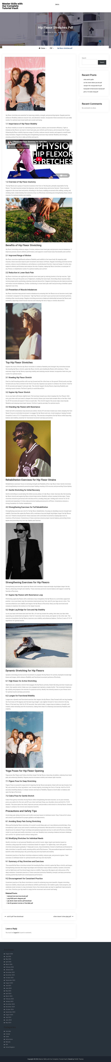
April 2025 (8, 993)
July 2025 (8, 985)
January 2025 (9, 1001)
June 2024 (9, 1020)
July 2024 (8, 1017)
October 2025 (9, 977)
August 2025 (9, 983)
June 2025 (9, 988)
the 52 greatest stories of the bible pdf (20, 903)
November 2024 (10, 1007)
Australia (8, 1031)
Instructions (9, 1039)
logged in (16, 932)
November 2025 (10, 975)
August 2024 (9, 1014)
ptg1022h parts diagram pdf (16, 898)
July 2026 (8, 956)
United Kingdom (10, 1047)
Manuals (8, 1042)
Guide (7, 1036)
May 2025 (8, 991)
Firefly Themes (79, 1059)
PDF (51, 48)
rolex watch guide (89, 79)
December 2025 (10, 972)
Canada (8, 1034)
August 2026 (9, 954)
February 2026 (10, 967)
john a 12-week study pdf (91, 92)
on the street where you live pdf (93, 82)
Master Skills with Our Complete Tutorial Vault (12, 6)
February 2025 (10, 999)
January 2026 (9, 969)
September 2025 (10, 980)
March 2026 (9, 964)
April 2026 (8, 962)
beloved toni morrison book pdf (17, 896)
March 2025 (9, 996)
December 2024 (10, 1004)
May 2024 (8, 1022)
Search (84, 58)
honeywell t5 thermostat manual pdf (94, 89)
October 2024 (9, 1009)
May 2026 (8, 959)
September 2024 (10, 1012)
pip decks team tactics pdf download (19, 901)
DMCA (57, 4)
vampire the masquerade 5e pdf (93, 85)
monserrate (62, 32)
